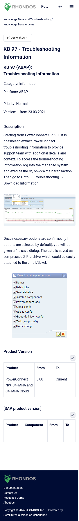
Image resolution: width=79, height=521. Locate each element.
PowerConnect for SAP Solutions (45, 6)
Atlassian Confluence (34, 515)
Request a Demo (14, 497)
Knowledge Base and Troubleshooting (27, 19)
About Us (9, 502)
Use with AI (18, 37)
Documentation (13, 487)
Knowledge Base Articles (19, 24)
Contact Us (10, 492)
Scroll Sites (11, 515)
